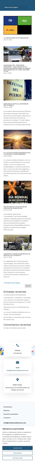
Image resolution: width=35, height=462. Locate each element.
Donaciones (8, 407)
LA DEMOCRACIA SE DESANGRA (16, 38)
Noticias (6, 410)
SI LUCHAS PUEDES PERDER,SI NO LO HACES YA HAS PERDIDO (17, 153)
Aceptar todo (17, 448)
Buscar (28, 286)
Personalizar (17, 453)
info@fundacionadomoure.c (16, 370)
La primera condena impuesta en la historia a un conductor (17, 254)
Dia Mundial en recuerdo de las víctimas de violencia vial (15, 207)
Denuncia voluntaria (11, 414)
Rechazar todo (17, 458)
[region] (17, 444)
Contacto (7, 418)
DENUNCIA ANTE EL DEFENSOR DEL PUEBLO (16, 104)
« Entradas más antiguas (12, 283)
